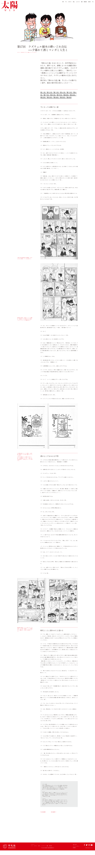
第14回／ (56, 97)
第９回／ (60, 95)
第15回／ (63, 97)
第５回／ (70, 92)
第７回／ (47, 95)
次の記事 (53, 812)
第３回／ (57, 92)
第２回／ (50, 92)
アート (32, 845)
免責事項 (74, 847)
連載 (47, 845)
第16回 (69, 97)
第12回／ (43, 97)
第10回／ (66, 95)
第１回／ (43, 92)
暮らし (39, 845)
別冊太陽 (50, 845)
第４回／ (63, 92)
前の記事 (43, 812)
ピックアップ (44, 845)
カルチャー (35, 845)
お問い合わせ (75, 844)
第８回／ (53, 95)
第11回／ (73, 95)
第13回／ (50, 97)
